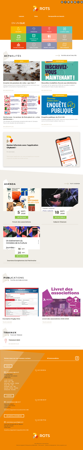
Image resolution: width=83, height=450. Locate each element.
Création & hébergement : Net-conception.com (56, 445)
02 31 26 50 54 (41, 370)
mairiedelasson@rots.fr (13, 402)
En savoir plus (10, 152)
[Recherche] (78, 2)
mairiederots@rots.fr (12, 372)
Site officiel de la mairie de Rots (41, 443)
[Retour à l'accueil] (41, 11)
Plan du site (41, 445)
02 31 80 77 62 (41, 420)
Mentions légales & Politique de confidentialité (26, 445)
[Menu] (81, 2)
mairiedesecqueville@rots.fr (14, 422)
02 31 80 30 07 (41, 400)
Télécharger (7, 322)
